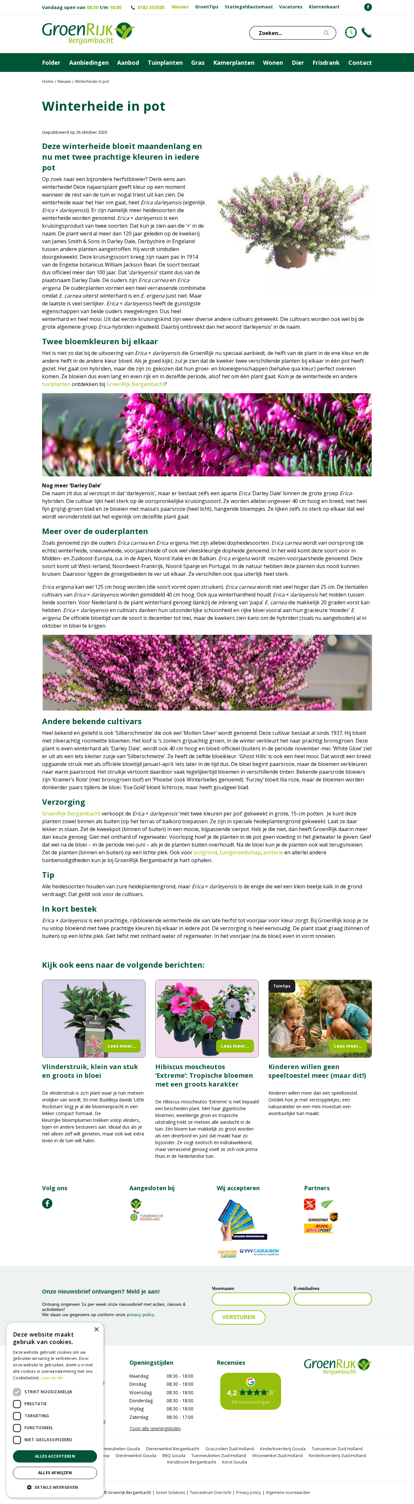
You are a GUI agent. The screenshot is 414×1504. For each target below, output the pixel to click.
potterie (273, 852)
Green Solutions (170, 1493)
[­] (368, 7)
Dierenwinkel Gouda (136, 1455)
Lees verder (52, 1378)
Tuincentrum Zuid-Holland (337, 1449)
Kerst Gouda (234, 1462)
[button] (55, 1487)
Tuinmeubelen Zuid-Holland (218, 1455)
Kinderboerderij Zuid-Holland (337, 1455)
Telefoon (367, 32)
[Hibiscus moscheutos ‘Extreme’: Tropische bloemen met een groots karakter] (207, 1018)
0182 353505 (151, 7)
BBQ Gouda (173, 1455)
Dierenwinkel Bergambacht (172, 1449)
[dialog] (55, 1410)
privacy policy (140, 1314)
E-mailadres (307, 1288)
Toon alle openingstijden (155, 1429)
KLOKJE (351, 32)
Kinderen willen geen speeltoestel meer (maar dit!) (317, 1071)
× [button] (96, 1329)
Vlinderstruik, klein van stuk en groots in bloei (90, 1071)
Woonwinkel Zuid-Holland (277, 1455)
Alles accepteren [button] (55, 1456)
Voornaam (223, 1288)
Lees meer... (122, 1046)
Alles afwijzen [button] (55, 1473)
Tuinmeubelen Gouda (118, 1449)
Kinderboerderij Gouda (283, 1449)
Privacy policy (248, 1493)
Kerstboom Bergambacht (191, 1462)
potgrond (205, 852)
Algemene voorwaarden (288, 1493)
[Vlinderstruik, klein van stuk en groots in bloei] (93, 1018)
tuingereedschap (240, 852)
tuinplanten (56, 384)
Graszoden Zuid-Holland (229, 1449)
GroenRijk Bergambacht (135, 384)
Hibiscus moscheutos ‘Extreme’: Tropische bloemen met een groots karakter (204, 1075)
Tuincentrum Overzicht (210, 1493)
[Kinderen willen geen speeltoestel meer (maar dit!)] (320, 1018)
